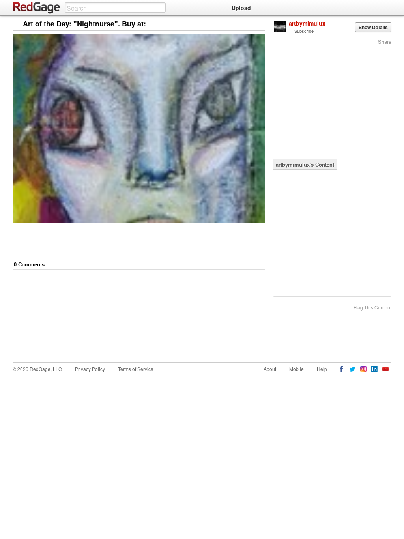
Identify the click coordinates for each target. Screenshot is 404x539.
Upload (241, 8)
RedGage (37, 8)
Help (322, 368)
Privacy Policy (90, 368)
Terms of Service (135, 368)
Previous (259, 24)
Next (248, 24)
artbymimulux (307, 23)
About (270, 368)
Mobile (296, 368)
